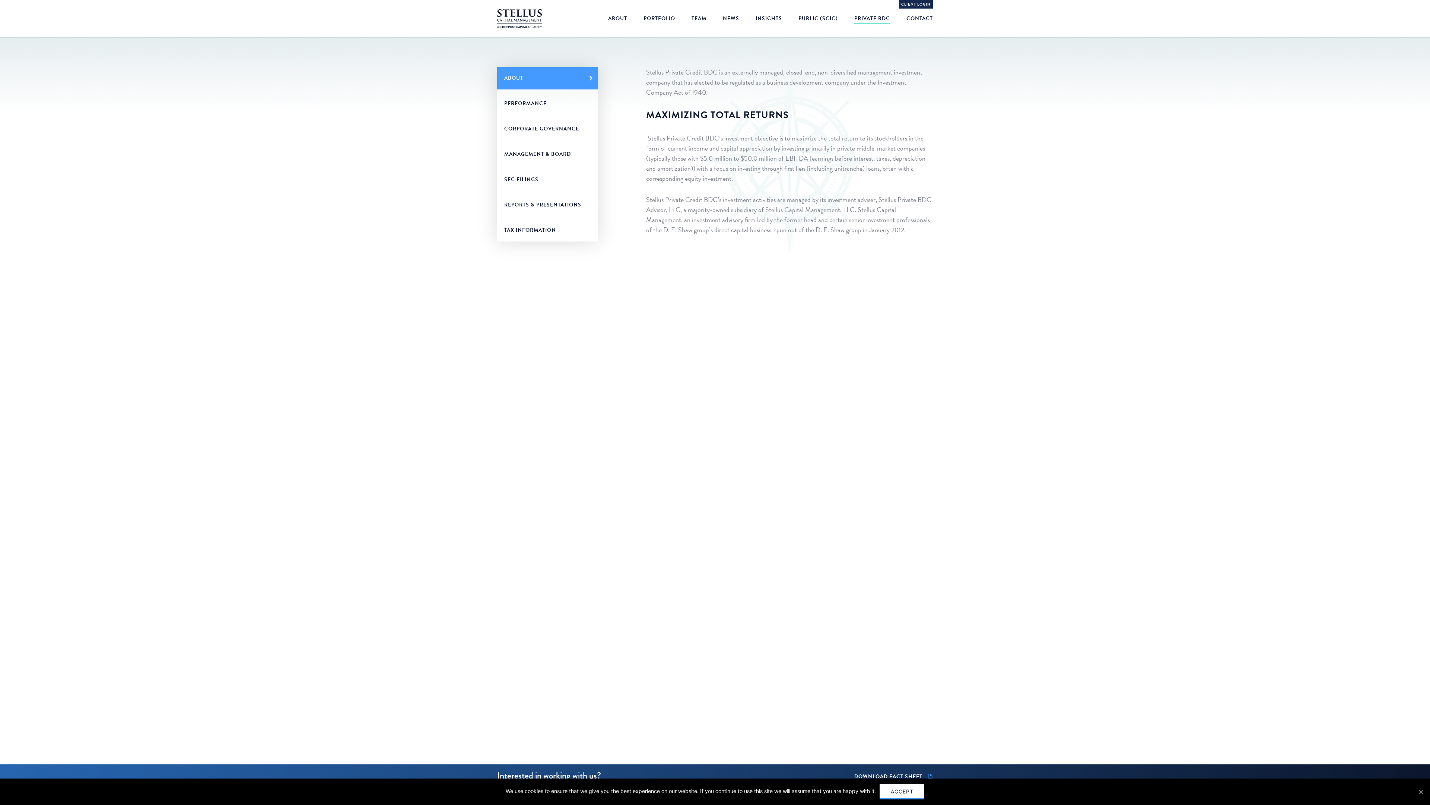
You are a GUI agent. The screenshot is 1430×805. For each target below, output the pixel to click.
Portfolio (659, 18)
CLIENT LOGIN (916, 4)
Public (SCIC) (818, 18)
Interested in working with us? (549, 775)
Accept (902, 791)
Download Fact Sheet (888, 776)
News (731, 18)
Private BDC (872, 18)
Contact (919, 18)
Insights (769, 18)
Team (699, 18)
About (617, 18)
